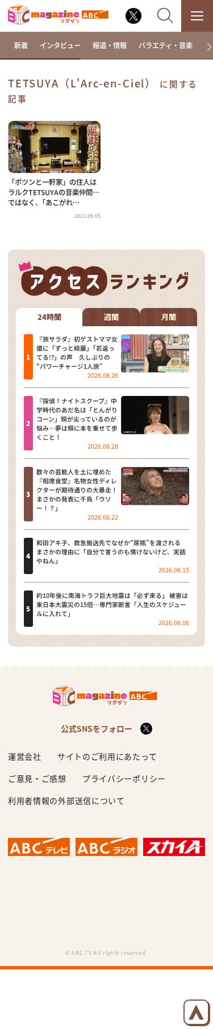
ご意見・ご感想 (37, 778)
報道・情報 (110, 45)
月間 (168, 317)
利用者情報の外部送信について (66, 800)
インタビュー (60, 45)
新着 (21, 45)
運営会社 (24, 756)
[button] (205, 47)
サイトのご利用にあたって (107, 756)
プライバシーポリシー (124, 778)
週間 (111, 317)
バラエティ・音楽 (166, 45)
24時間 (49, 317)
